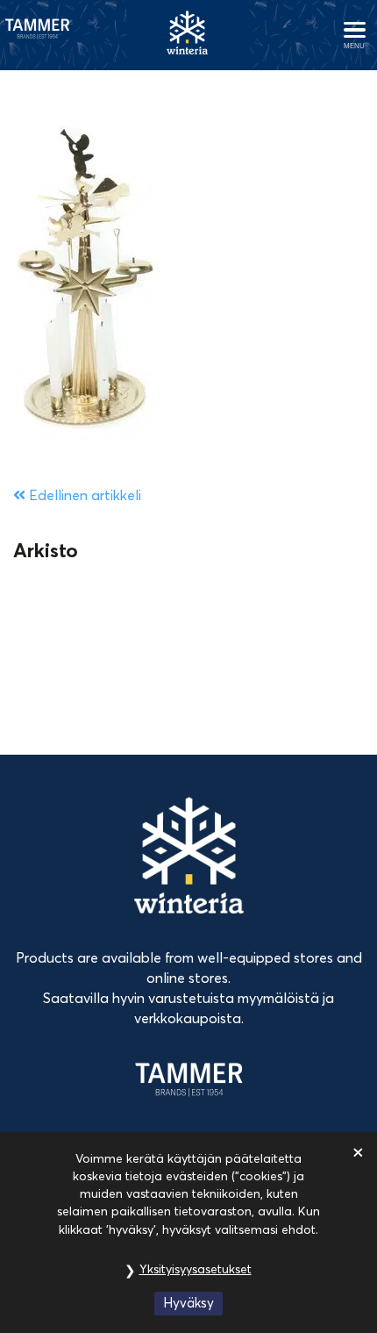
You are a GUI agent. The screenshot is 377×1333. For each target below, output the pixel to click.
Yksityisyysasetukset (195, 1269)
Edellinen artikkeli (83, 495)
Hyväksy (188, 1302)
